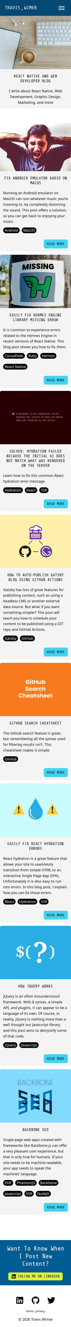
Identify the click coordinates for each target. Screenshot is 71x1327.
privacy (40, 1311)
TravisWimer (21, 7)
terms (30, 1311)
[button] (61, 8)
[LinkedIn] (19, 1300)
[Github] (35, 1300)
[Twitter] (51, 1300)
